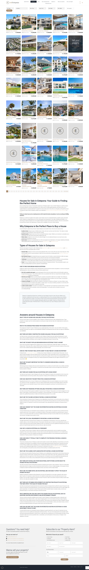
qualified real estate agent (58, 446)
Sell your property (61, 1)
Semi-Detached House (51, 540)
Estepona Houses (25, 275)
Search (9, 10)
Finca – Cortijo (67, 538)
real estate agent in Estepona (31, 352)
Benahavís (75, 566)
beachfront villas (62, 253)
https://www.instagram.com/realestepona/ (16, 540)
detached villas (49, 210)
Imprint (81, 566)
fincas (21, 211)
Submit (64, 559)
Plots (39, 1)
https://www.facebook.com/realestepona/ (16, 538)
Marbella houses (46, 241)
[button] (2, 567)
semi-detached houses (56, 210)
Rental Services (48, 3)
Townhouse (49, 538)
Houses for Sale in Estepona (23, 567)
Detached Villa (67, 540)
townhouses (63, 210)
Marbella (78, 566)
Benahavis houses (54, 241)
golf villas (27, 254)
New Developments (45, 1)
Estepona (72, 566)
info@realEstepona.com (12, 536)
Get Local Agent (70, 1)
